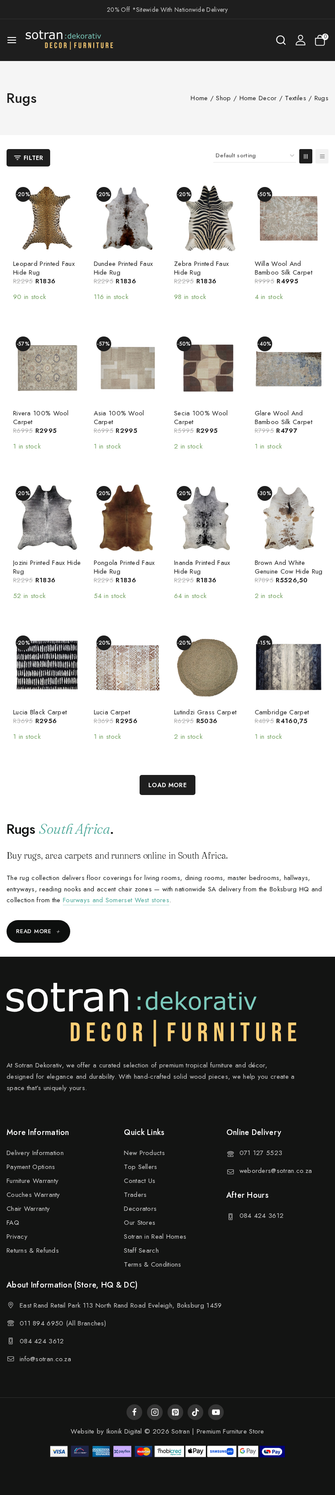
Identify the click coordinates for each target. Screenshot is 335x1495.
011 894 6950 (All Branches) (63, 1323)
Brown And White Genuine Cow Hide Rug (289, 567)
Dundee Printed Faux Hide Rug (123, 268)
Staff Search (141, 1250)
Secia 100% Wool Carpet (201, 417)
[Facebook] (134, 1412)
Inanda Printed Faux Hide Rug (202, 567)
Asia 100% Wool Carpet (119, 417)
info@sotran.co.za (45, 1359)
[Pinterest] (175, 1412)
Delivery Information (35, 1153)
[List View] (321, 156)
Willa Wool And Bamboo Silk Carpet (283, 268)
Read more (38, 931)
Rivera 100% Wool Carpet (41, 417)
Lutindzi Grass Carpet (205, 712)
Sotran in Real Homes (155, 1236)
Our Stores (139, 1222)
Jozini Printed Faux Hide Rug (47, 567)
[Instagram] (155, 1412)
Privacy (17, 1236)
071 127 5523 (261, 1153)
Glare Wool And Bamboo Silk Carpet (283, 417)
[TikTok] (195, 1412)
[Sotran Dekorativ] (69, 40)
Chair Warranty (28, 1208)
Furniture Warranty (32, 1181)
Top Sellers (140, 1167)
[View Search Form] (281, 40)
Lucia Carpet (112, 712)
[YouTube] (216, 1412)
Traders (135, 1194)
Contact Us (139, 1181)
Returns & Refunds (33, 1250)
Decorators (140, 1208)
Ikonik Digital (123, 1431)
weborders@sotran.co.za (275, 1171)
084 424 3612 (261, 1215)
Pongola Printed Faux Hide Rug (124, 567)
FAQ (13, 1222)
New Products (144, 1153)
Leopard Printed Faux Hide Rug (44, 268)
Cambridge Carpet (282, 712)
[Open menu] (12, 40)
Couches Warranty (33, 1194)
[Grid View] (305, 156)
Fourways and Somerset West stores (116, 900)
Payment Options (31, 1167)
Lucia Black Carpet (40, 712)
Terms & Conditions (152, 1264)
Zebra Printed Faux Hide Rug (201, 268)
